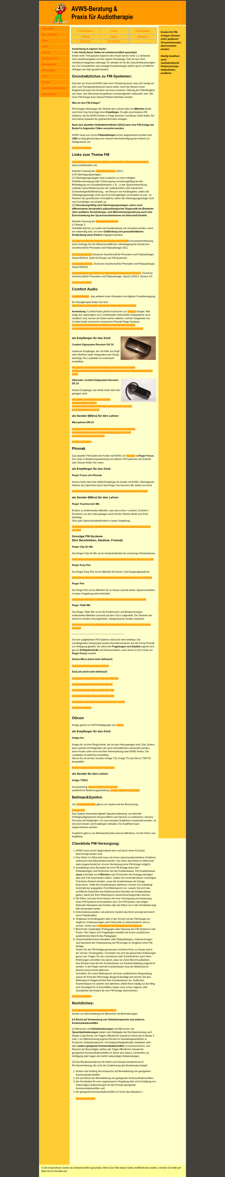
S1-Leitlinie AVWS (82, 254)
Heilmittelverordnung (107, 221)
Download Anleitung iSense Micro (90, 666)
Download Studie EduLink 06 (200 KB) (93, 696)
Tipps (45, 40)
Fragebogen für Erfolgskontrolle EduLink (120, 925)
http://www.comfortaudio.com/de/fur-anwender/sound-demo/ (104, 305)
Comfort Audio (80, 296)
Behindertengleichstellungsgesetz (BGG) (94, 1010)
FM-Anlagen (48, 70)
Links (45, 76)
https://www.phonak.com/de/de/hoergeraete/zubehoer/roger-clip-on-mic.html (113, 559)
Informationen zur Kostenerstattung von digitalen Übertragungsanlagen (110, 162)
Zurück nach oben (82, 148)
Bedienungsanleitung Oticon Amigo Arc (93, 767)
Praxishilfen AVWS (82, 263)
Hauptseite (48, 28)
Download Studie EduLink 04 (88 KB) (92, 684)
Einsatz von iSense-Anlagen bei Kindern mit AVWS (100, 241)
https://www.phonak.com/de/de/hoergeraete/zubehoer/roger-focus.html (110, 491)
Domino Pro (78, 810)
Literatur (46, 52)
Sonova (132, 311)
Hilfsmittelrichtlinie (106, 171)
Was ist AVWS (49, 34)
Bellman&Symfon (86, 804)
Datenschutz (48, 94)
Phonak (130, 455)
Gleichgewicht (49, 58)
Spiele (45, 46)
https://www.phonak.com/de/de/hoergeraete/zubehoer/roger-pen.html (109, 599)
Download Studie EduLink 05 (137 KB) (93, 690)
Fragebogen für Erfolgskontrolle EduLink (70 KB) (98, 702)
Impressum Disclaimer (54, 88)
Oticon (120, 725)
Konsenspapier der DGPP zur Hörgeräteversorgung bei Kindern (106, 273)
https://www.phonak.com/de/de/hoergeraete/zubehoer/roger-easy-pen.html (112, 577)
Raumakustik (49, 64)
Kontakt (46, 82)
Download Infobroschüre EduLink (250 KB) (95, 678)
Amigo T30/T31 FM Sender (103, 787)
